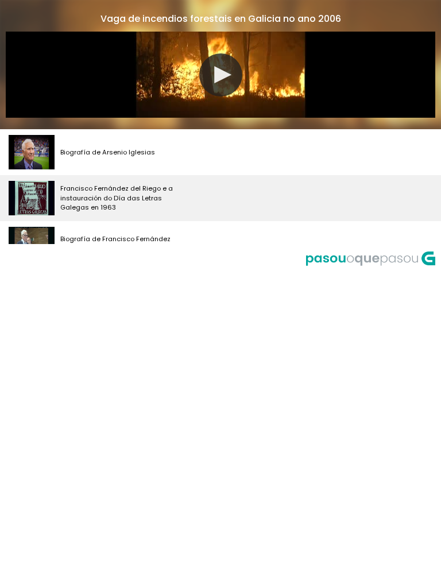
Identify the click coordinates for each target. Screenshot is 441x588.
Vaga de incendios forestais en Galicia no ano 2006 (220, 18)
